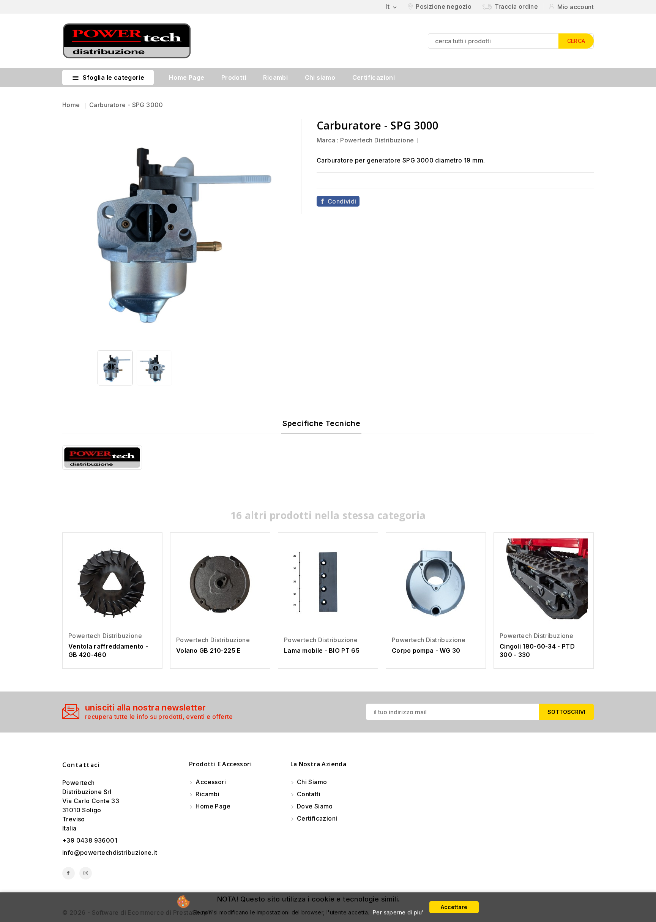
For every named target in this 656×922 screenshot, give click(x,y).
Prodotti (233, 77)
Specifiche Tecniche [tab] (321, 423)
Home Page (187, 77)
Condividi (342, 201)
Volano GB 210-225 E (208, 650)
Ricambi (275, 77)
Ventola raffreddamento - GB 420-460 (108, 650)
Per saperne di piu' (398, 912)
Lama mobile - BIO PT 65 (322, 650)
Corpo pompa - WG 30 (426, 650)
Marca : (328, 140)
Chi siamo (320, 77)
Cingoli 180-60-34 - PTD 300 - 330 (537, 650)
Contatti (308, 794)
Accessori (210, 782)
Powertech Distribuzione (377, 140)
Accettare (454, 907)
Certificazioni (373, 77)
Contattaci (81, 765)
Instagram (85, 873)
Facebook (68, 873)
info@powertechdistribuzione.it (109, 852)
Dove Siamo (314, 806)
